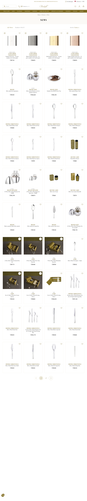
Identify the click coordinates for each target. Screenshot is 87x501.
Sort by (72, 27)
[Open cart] (83, 6)
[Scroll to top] (82, 496)
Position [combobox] (76, 27)
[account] (75, 6)
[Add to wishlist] (19, 33)
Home (39, 15)
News (48, 15)
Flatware (44, 15)
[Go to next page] (51, 378)
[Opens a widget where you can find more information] (5, 498)
